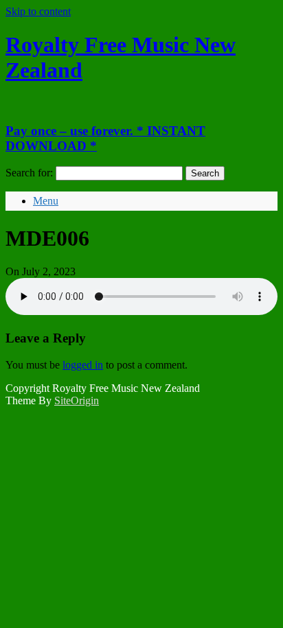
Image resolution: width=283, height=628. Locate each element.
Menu (45, 201)
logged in (83, 365)
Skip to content (38, 11)
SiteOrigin (76, 400)
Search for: (29, 172)
